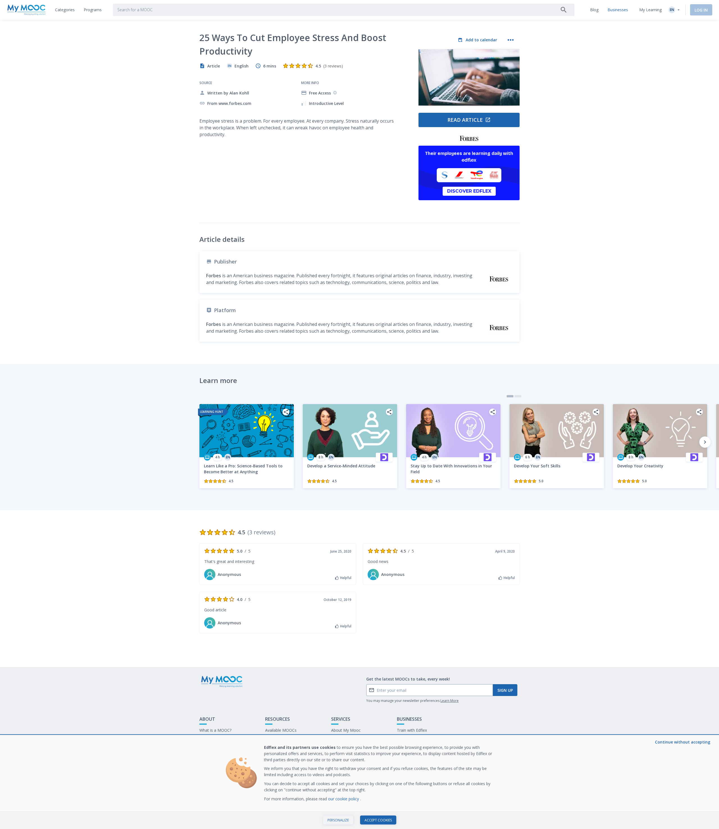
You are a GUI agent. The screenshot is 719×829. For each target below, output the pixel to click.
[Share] (286, 412)
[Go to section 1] (510, 396)
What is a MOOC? (215, 730)
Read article (465, 119)
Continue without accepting (682, 742)
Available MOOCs (281, 730)
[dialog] (359, 782)
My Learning (650, 9)
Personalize (338, 820)
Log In (701, 10)
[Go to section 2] (518, 396)
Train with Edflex (412, 730)
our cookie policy (344, 798)
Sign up (505, 690)
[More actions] (511, 40)
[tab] (65, 10)
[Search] (563, 10)
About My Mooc (346, 730)
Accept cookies (378, 820)
